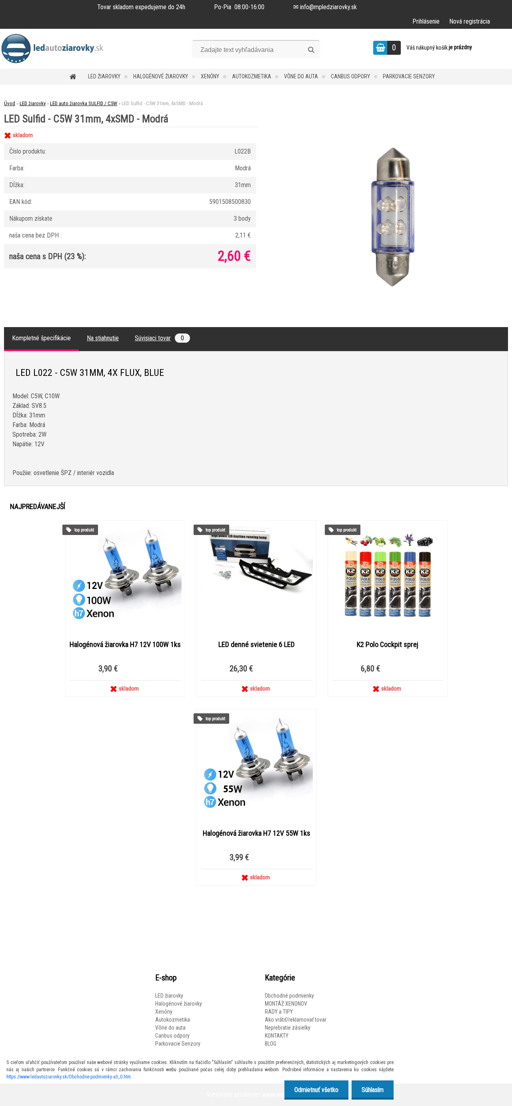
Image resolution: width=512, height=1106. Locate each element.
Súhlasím (373, 1090)
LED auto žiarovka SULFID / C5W (83, 103)
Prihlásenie (426, 21)
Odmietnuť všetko (316, 1090)
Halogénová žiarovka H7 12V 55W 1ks (256, 833)
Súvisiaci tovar (159, 338)
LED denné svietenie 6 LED (256, 645)
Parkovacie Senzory (409, 76)
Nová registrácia (469, 21)
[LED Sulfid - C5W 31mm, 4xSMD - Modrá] (390, 127)
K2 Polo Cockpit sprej (387, 645)
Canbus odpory (350, 76)
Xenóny (210, 76)
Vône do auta (301, 76)
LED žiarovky (104, 76)
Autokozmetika (251, 76)
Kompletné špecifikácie (41, 338)
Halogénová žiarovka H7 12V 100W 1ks (125, 645)
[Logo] (55, 49)
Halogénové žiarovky (160, 76)
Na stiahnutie (103, 338)
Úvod (9, 103)
